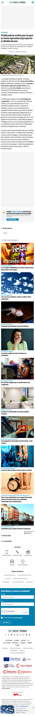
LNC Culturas (7, 643)
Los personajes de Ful (18, 582)
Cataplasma (29, 582)
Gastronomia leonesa (9, 575)
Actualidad (4, 32)
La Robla (5, 233)
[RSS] (29, 634)
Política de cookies (28, 648)
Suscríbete (6, 622)
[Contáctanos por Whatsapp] (20, 634)
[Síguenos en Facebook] (5, 634)
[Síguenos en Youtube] (11, 634)
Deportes (23, 643)
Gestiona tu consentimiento (17, 652)
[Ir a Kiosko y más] (23, 634)
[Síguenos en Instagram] (14, 634)
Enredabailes (5, 582)
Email (2, 601)
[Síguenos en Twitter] (8, 634)
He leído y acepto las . (13, 617)
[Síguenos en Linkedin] (17, 634)
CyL (28, 640)
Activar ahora (11, 219)
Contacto (22, 650)
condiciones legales (17, 617)
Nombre (3, 594)
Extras (17, 645)
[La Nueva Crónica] (17, 632)
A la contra (7, 578)
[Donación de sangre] (17, 553)
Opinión (29, 643)
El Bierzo (16, 640)
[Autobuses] (12, 562)
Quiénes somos (14, 650)
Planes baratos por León (24, 575)
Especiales (15, 643)
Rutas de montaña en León (20, 578)
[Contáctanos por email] (26, 634)
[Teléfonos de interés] (6, 553)
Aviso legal (5, 648)
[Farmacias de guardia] (23, 562)
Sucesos (23, 640)
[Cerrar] (33, 707)
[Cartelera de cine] (28, 553)
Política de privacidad (15, 648)
